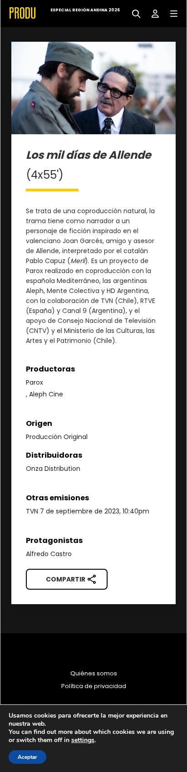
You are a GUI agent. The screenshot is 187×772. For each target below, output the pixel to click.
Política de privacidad (93, 686)
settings (82, 740)
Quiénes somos (93, 673)
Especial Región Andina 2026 (85, 10)
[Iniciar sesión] (152, 13)
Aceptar (27, 757)
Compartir (65, 579)
